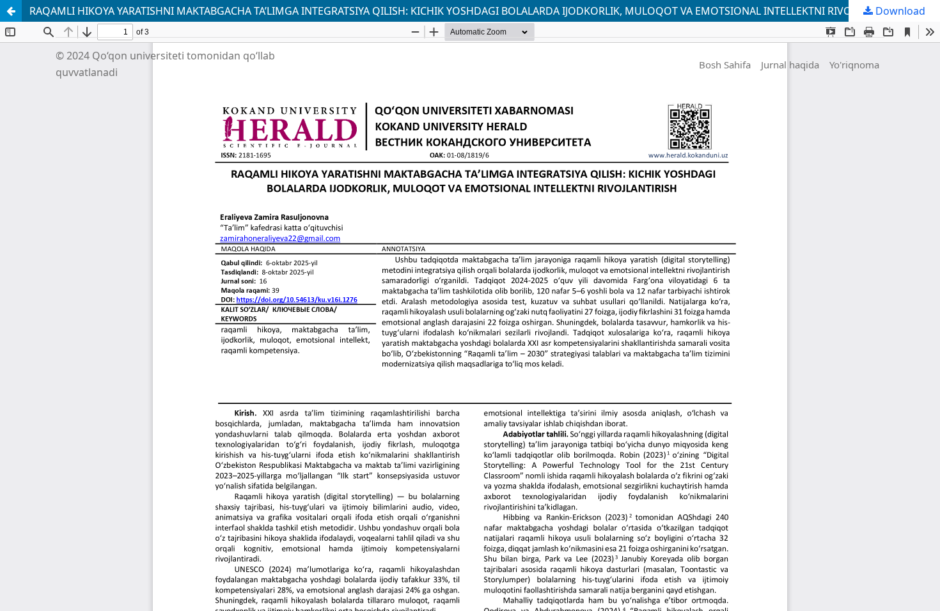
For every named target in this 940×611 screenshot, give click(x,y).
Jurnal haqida (790, 64)
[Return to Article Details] (11, 11)
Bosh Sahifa (725, 64)
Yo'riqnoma (854, 64)
